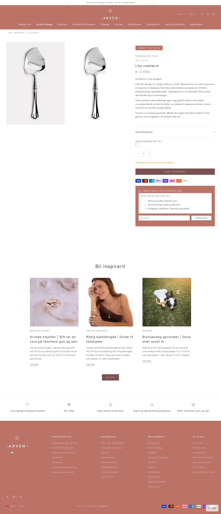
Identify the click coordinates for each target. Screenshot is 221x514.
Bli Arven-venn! (201, 218)
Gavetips (147, 330)
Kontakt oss (199, 447)
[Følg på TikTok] (20, 496)
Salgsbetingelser (110, 467)
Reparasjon (196, 24)
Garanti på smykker (203, 457)
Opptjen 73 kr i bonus (149, 48)
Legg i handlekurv (175, 171)
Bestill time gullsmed (63, 447)
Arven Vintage (45, 24)
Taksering (57, 457)
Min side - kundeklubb (112, 443)
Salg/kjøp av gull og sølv (64, 443)
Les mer (34, 364)
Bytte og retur (108, 457)
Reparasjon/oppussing (64, 452)
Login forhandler (110, 472)
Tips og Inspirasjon (97, 330)
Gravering (57, 462)
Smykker (63, 24)
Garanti (105, 452)
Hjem (10, 32)
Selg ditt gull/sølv (175, 24)
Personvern (107, 477)
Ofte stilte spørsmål (111, 447)
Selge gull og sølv (40, 330)
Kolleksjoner (135, 24)
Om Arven (198, 443)
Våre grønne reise (202, 462)
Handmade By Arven (146, 56)
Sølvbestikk (153, 24)
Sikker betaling (109, 462)
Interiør (119, 24)
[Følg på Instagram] (14, 496)
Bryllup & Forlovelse (84, 24)
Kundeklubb (199, 452)
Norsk (192, 14)
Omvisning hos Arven (63, 472)
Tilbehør (104, 24)
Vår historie (199, 467)
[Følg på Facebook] (7, 496)
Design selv (24, 24)
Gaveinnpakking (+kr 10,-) (148, 141)
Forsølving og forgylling (64, 467)
